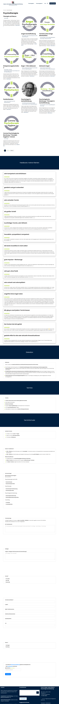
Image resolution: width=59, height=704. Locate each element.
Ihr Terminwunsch (8, 524)
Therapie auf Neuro (9, 16)
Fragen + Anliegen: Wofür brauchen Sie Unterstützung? (16, 551)
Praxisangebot (22, 699)
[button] (46, 3)
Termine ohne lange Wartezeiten (46, 34)
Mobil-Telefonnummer (9, 609)
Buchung (7, 646)
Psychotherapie (9, 482)
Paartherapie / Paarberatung (11, 488)
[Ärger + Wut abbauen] (29, 56)
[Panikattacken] (11, 89)
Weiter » (12, 150)
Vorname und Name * (9, 599)
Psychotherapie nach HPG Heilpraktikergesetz (47, 37)
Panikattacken (8, 99)
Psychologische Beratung (11, 495)
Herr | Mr (7, 580)
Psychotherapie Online (10, 483)
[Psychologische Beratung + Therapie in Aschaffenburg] (47, 89)
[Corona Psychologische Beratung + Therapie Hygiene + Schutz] (11, 123)
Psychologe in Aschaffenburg (26, 100)
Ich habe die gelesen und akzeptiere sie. (18, 664)
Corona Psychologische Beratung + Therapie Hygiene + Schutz (11, 135)
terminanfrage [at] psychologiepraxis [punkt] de (48, 699)
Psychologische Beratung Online (12, 497)
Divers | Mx (8, 582)
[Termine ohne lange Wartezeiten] (47, 23)
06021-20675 (44, 695)
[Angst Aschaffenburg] (29, 23)
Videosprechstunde (47, 38)
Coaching (10, 69)
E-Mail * (6, 604)
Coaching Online (9, 504)
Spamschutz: (7, 668)
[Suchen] (47, 3)
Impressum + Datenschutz (46, 703)
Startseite (4, 10)
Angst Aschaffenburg (28, 34)
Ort (5, 623)
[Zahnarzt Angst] (47, 56)
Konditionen (10, 666)
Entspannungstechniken (8, 70)
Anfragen (8, 645)
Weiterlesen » (52, 45)
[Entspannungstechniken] (11, 56)
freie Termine (52, 3)
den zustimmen (11, 666)
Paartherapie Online (10, 490)
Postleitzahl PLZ (8, 618)
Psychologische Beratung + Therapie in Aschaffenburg (47, 101)
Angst (27, 35)
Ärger (23, 67)
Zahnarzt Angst (44, 66)
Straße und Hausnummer (10, 613)
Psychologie (6, 18)
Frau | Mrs (8, 578)
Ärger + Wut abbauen (28, 66)
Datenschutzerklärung (15, 664)
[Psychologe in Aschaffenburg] (29, 89)
